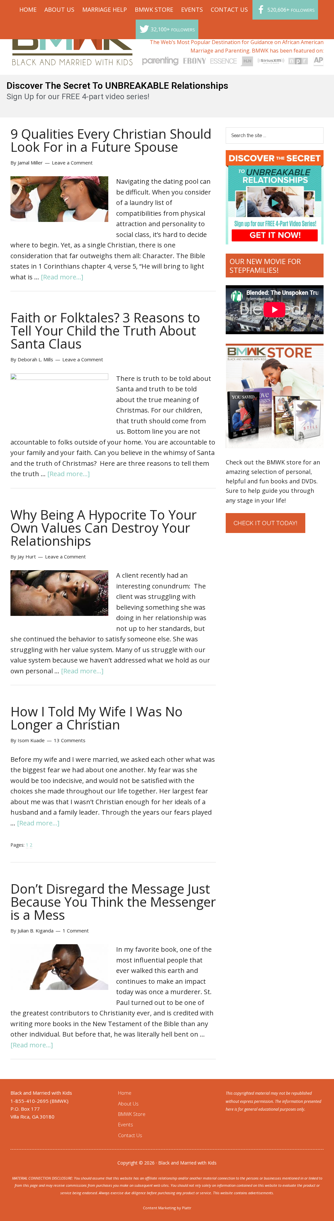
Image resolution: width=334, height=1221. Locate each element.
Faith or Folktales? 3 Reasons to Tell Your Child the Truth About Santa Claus (105, 330)
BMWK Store (131, 1114)
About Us (128, 1103)
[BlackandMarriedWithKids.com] (72, 59)
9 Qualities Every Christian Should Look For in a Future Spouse (110, 140)
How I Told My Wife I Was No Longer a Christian (96, 717)
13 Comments (69, 740)
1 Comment (76, 930)
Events (125, 1124)
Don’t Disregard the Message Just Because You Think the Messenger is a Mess (113, 902)
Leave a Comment (72, 162)
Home (124, 1092)
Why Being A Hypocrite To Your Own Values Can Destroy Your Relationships (103, 528)
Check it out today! (265, 523)
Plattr (186, 1207)
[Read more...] (62, 277)
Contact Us (130, 1135)
